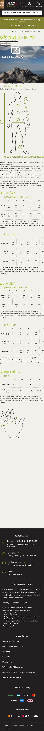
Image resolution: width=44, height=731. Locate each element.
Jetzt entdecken (29, 25)
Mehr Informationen (10, 626)
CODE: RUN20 (14, 26)
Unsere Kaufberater (10, 641)
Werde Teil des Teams (12, 677)
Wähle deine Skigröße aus (13, 667)
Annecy (5, 603)
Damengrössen (5, 45)
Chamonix (16, 603)
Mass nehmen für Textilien (9, 41)
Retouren (6, 657)
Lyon (25, 603)
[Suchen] (40, 11)
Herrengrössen (5, 43)
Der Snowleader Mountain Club (15, 646)
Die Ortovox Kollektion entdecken (12, 83)
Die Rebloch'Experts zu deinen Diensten (19, 672)
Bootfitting (7, 662)
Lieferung (6, 652)
